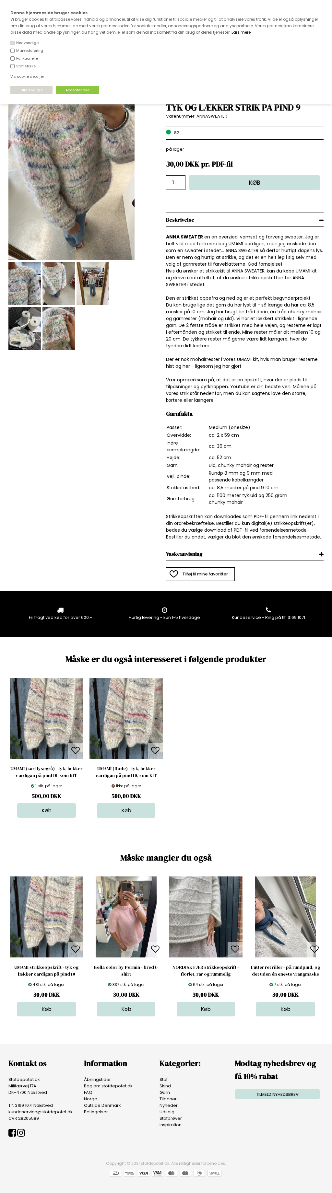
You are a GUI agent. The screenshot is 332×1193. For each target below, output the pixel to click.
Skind (165, 1086)
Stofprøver (171, 1118)
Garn (165, 1092)
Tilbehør (168, 1099)
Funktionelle (27, 58)
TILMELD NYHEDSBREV (277, 1094)
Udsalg (167, 1112)
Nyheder (169, 1105)
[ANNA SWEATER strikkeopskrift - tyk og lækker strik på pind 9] (71, 258)
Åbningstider (97, 1079)
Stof (164, 1079)
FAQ (88, 1092)
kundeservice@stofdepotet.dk (40, 1112)
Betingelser (96, 1112)
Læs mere (241, 32)
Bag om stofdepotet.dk (108, 1086)
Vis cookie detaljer (27, 76)
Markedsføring (29, 50)
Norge (90, 1099)
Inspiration (171, 1125)
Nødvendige (27, 42)
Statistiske (26, 66)
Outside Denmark (102, 1105)
